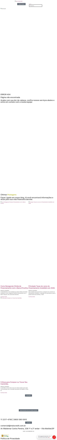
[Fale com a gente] (54, 437)
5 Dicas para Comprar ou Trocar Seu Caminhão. (14, 383)
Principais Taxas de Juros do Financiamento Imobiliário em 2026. (41, 287)
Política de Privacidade (10, 438)
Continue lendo (4, 296)
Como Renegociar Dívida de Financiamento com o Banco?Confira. (14, 287)
